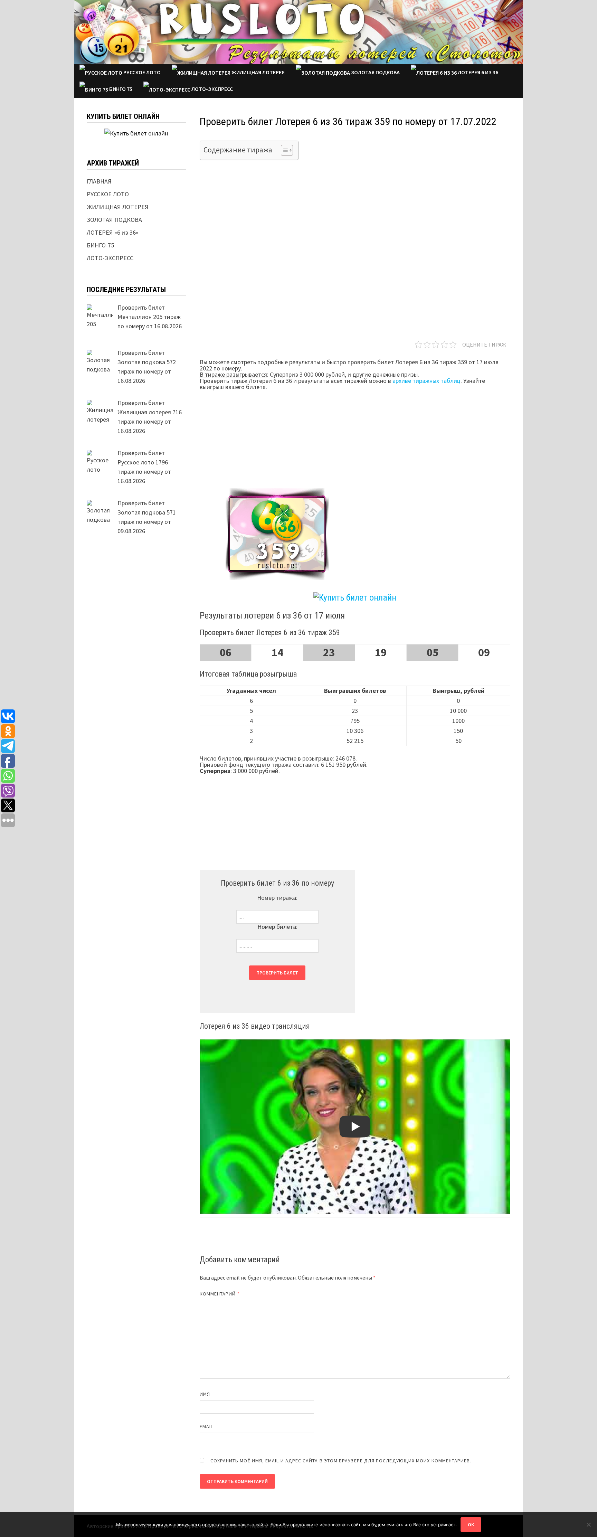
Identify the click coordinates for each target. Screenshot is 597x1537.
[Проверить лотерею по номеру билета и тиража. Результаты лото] (298, 31)
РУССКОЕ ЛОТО (141, 72)
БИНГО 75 (120, 88)
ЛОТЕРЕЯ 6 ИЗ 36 (477, 72)
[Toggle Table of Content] (283, 150)
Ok (471, 1524)
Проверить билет (277, 973)
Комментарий (220, 1294)
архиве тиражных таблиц (426, 381)
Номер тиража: (277, 898)
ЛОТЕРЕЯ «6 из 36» (113, 232)
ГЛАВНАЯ (99, 181)
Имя (205, 1394)
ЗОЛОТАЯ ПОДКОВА (375, 72)
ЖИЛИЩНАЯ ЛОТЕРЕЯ (257, 72)
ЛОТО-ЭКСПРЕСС (211, 88)
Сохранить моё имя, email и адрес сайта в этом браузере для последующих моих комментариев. (341, 1461)
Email (206, 1426)
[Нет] (588, 1524)
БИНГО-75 (100, 245)
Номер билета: (277, 927)
